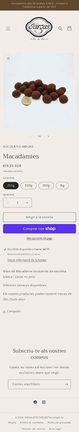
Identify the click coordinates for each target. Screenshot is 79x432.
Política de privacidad (59, 422)
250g (10, 185)
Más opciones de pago (39, 238)
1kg (62, 185)
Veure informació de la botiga (26, 260)
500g (28, 185)
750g (46, 185)
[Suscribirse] (66, 384)
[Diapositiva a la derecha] (48, 136)
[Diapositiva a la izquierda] (30, 136)
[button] (8, 28)
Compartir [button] (13, 311)
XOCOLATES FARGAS (36, 417)
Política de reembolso (32, 422)
